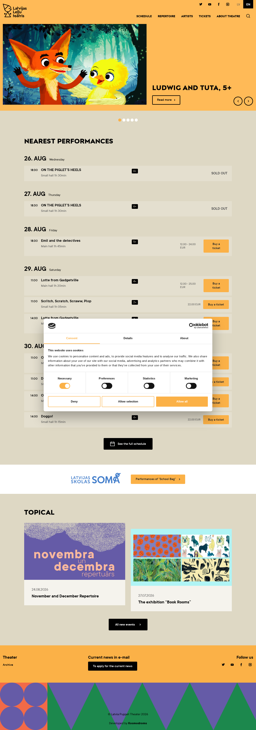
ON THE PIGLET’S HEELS (61, 170)
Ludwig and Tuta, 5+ (192, 88)
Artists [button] (187, 16)
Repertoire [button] (166, 16)
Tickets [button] (205, 16)
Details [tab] (128, 338)
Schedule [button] (144, 16)
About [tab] (184, 338)
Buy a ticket (216, 246)
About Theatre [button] (228, 16)
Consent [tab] (71, 338)
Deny (74, 401)
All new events (125, 624)
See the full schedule (132, 444)
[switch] (107, 386)
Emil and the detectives (61, 241)
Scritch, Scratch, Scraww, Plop (66, 301)
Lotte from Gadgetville (60, 280)
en (248, 4)
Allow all (182, 401)
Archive (8, 665)
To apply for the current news (112, 666)
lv (238, 4)
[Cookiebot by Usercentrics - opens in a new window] (191, 326)
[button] (248, 16)
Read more (164, 100)
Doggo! (47, 416)
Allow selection (128, 401)
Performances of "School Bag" (156, 479)
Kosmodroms (137, 723)
